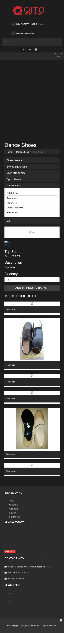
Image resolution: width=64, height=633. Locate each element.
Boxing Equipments (17, 166)
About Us (13, 505)
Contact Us (15, 517)
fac (8, 221)
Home (9, 151)
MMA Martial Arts (16, 172)
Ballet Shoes (12, 193)
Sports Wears (14, 179)
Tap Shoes (12, 203)
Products (13, 509)
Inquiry (12, 513)
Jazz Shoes (12, 198)
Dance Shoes (22, 151)
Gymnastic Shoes (15, 208)
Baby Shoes (12, 212)
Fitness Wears (14, 160)
